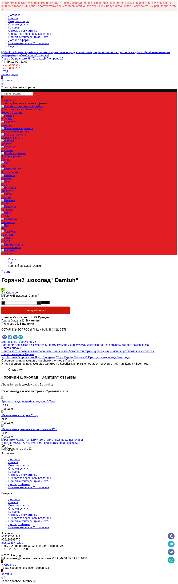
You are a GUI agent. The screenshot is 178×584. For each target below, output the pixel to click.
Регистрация (9, 74)
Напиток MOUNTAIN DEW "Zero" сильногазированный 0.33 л (40, 442)
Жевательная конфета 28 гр (19, 415)
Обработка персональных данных (30, 33)
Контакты (14, 27)
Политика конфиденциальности (28, 36)
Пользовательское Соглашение (28, 43)
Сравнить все (56, 391)
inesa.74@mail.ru (12, 542)
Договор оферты (19, 40)
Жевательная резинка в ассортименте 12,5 (29, 429)
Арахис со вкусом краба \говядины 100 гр (28, 401)
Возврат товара (18, 21)
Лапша (5, 159)
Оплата (13, 18)
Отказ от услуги (18, 24)
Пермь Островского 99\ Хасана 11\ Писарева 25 (32, 58)
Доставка (14, 15)
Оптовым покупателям (23, 30)
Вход (4, 71)
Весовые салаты (12, 112)
